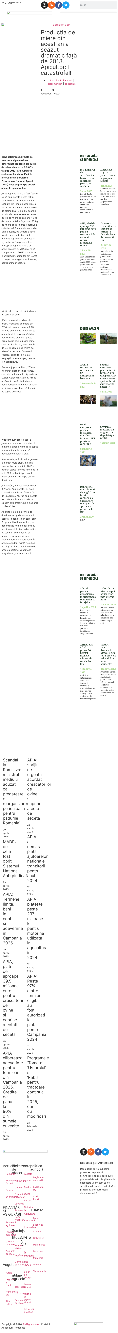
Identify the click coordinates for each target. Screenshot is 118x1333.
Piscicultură (25, 1227)
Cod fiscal (34, 1198)
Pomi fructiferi (16, 1218)
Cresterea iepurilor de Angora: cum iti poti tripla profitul (107, 432)
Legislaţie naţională (34, 1179)
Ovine (25, 1193)
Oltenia (34, 1264)
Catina (16, 1187)
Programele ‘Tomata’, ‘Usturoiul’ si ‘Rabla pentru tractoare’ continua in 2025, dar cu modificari (38, 1087)
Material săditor (16, 1247)
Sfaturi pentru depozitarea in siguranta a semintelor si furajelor (88, 595)
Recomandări (55, 83)
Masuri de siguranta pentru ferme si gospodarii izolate (107, 175)
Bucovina (34, 1224)
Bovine (25, 1187)
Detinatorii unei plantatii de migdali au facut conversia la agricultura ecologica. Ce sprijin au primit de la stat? (88, 499)
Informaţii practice (25, 1310)
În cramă (25, 1264)
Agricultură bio (7, 1293)
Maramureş (34, 1244)
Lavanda (16, 1203)
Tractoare (16, 1286)
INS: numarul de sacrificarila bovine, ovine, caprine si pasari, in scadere (88, 178)
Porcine (25, 1200)
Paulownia (16, 1210)
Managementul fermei (7, 1182)
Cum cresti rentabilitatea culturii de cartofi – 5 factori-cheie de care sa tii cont (108, 232)
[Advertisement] (19, 130)
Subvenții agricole (7, 1224)
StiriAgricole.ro (30, 1324)
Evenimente (7, 1196)
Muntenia (34, 1257)
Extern (7, 1190)
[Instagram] (44, 5)
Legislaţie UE (34, 1188)
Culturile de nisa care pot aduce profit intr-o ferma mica (107, 594)
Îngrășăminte (16, 1255)
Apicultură (55, 80)
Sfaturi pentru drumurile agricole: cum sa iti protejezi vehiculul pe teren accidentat (108, 654)
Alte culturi (7, 1303)
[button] (88, 12)
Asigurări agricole (7, 1252)
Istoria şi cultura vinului (25, 1298)
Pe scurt (67, 80)
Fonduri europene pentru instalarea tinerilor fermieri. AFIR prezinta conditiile (88, 434)
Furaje (7, 1272)
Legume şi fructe (7, 1282)
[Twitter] (66, 5)
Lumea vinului (25, 1286)
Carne (25, 1180)
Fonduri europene (7, 1233)
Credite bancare (7, 1243)
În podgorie (25, 1254)
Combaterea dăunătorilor (16, 1263)
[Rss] (51, 5)
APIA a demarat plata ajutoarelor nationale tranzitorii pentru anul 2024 (37, 858)
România (7, 1173)
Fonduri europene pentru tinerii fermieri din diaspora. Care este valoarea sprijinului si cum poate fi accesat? (108, 375)
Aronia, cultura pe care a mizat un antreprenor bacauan (87, 371)
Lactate (25, 1173)
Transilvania (34, 1271)
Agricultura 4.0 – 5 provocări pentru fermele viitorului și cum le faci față (86, 654)
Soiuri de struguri (25, 1274)
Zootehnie (70, 83)
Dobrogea (34, 1238)
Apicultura (16, 1180)
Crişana (34, 1231)
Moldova (34, 1251)
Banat (34, 1218)
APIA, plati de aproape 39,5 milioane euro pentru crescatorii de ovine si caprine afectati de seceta (13, 998)
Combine (16, 1293)
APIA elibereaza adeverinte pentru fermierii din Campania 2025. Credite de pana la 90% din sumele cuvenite (13, 1089)
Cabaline (25, 1207)
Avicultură (25, 1220)
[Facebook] (58, 5)
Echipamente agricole (16, 1301)
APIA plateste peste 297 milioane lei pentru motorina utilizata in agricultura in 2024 (37, 928)
